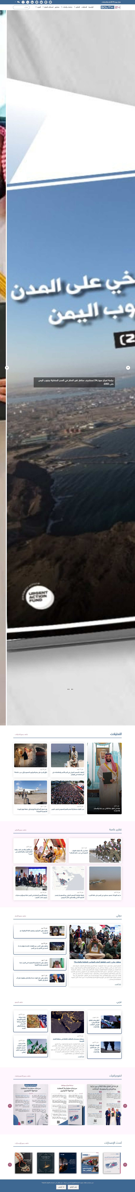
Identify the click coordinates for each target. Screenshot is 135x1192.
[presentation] (7, 368)
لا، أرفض (61, 1187)
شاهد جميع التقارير (20, 830)
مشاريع (57, 7)
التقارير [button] (77, 7)
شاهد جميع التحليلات (21, 735)
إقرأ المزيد (118, 984)
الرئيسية (91, 7)
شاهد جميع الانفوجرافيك (22, 1076)
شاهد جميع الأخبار (20, 916)
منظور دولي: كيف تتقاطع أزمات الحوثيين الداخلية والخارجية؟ (97, 962)
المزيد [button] (39, 7)
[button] (72, 689)
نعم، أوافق (73, 1187)
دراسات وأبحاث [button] (67, 7)
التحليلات (84, 7)
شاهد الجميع (19, 1002)
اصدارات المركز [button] (48, 7)
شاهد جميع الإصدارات (22, 1143)
